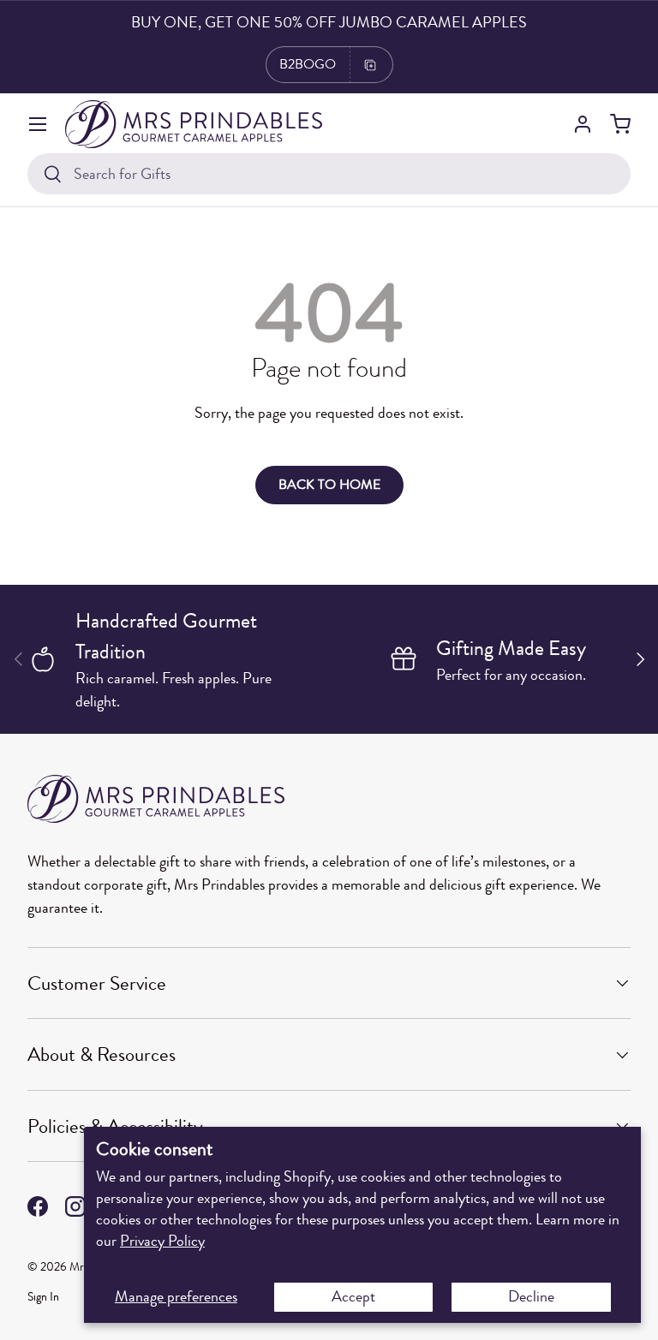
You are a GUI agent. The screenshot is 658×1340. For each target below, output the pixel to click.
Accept (353, 1296)
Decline (531, 1296)
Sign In (43, 1297)
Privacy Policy (162, 1241)
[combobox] (329, 173)
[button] (620, 124)
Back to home (329, 484)
